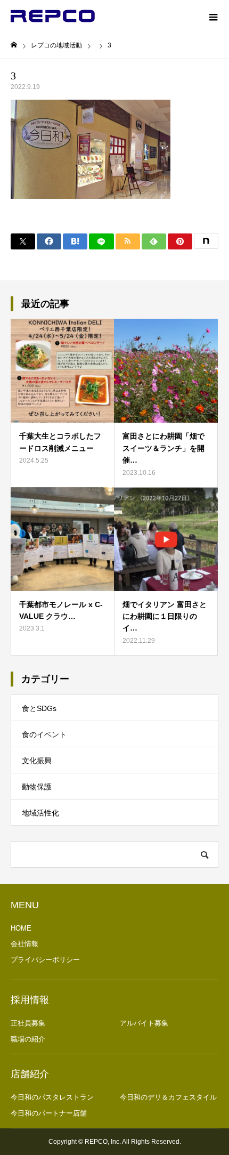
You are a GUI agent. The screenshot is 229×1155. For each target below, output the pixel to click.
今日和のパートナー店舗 (49, 1113)
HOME (21, 928)
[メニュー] (213, 16)
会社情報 (24, 944)
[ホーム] (14, 45)
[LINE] (101, 241)
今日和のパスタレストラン (52, 1097)
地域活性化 (40, 813)
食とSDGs (39, 708)
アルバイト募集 (144, 1023)
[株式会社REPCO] (53, 16)
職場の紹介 (28, 1039)
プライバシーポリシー (45, 960)
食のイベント (44, 734)
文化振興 (37, 760)
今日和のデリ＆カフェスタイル (168, 1097)
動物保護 (37, 786)
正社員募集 (28, 1023)
